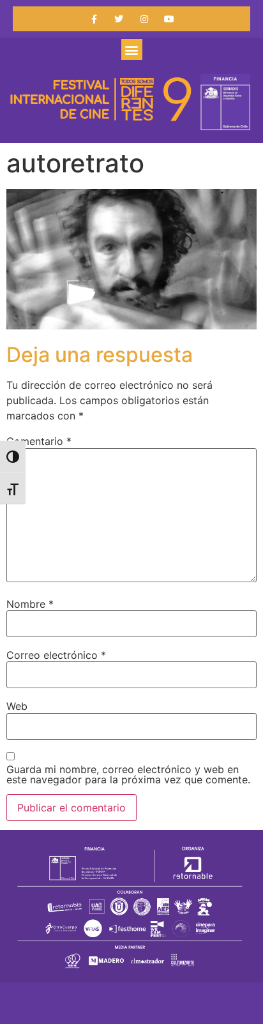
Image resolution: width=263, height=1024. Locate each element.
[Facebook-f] (94, 18)
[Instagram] (144, 18)
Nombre (30, 604)
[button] (131, 49)
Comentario (38, 441)
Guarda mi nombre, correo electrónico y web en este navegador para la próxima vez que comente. (128, 774)
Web (16, 706)
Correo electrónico (56, 655)
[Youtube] (168, 18)
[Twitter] (119, 18)
